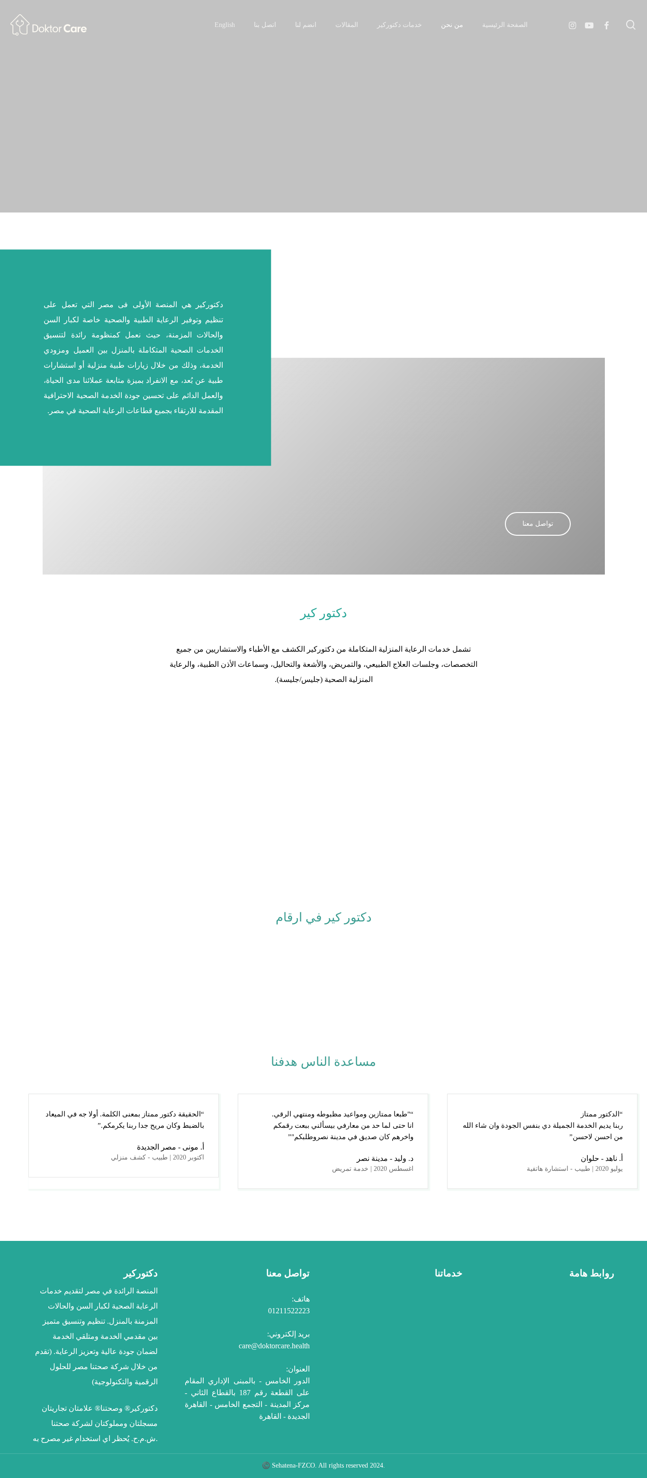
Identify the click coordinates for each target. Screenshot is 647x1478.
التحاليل (441, 1391)
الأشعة (442, 1376)
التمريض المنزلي (427, 1346)
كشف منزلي (433, 1300)
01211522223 (289, 1311)
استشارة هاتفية (429, 1315)
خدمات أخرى (432, 1406)
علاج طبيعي (434, 1331)
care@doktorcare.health (274, 1346)
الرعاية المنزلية (429, 1361)
